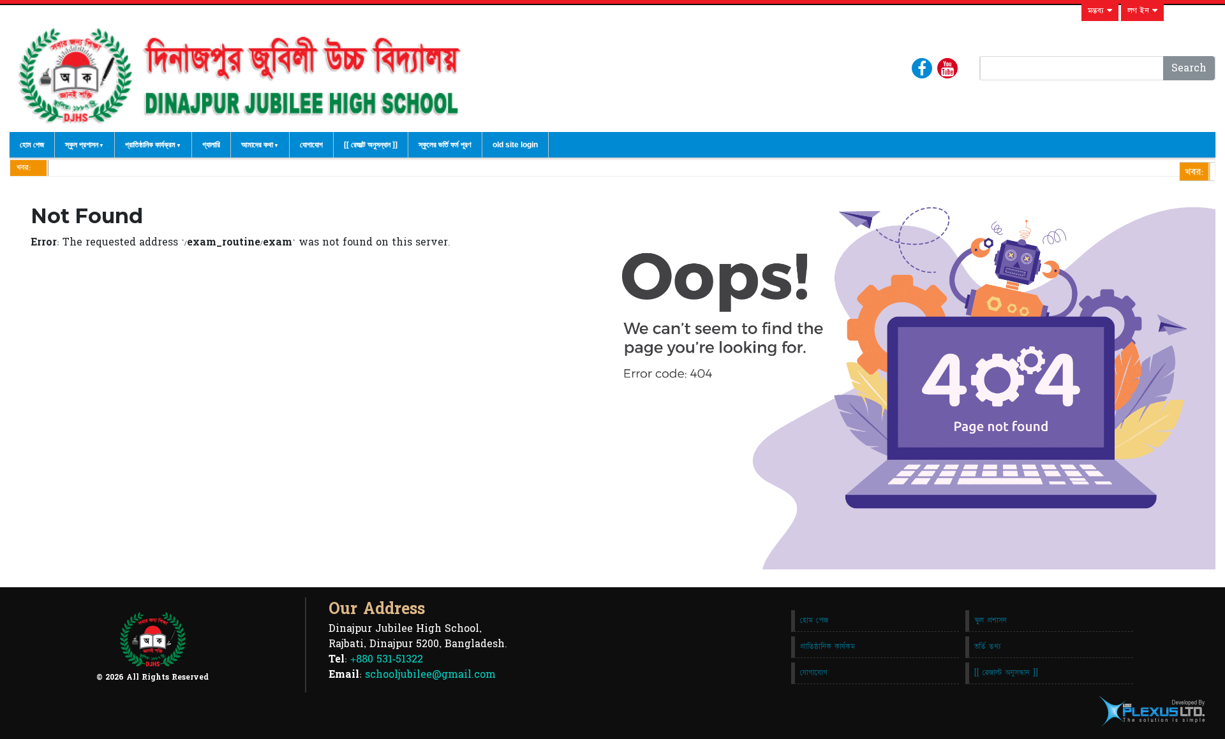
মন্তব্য (1097, 11)
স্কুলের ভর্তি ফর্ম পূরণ (445, 144)
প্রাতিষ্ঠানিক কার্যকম (827, 646)
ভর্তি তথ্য (987, 646)
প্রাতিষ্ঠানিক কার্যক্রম (150, 144)
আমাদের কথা (257, 144)
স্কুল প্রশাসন (81, 144)
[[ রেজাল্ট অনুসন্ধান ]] (370, 144)
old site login (515, 144)
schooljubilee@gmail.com (430, 674)
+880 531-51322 (386, 659)
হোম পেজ (32, 144)
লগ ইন (1139, 11)
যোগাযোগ (311, 144)
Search (1188, 68)
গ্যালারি (211, 144)
